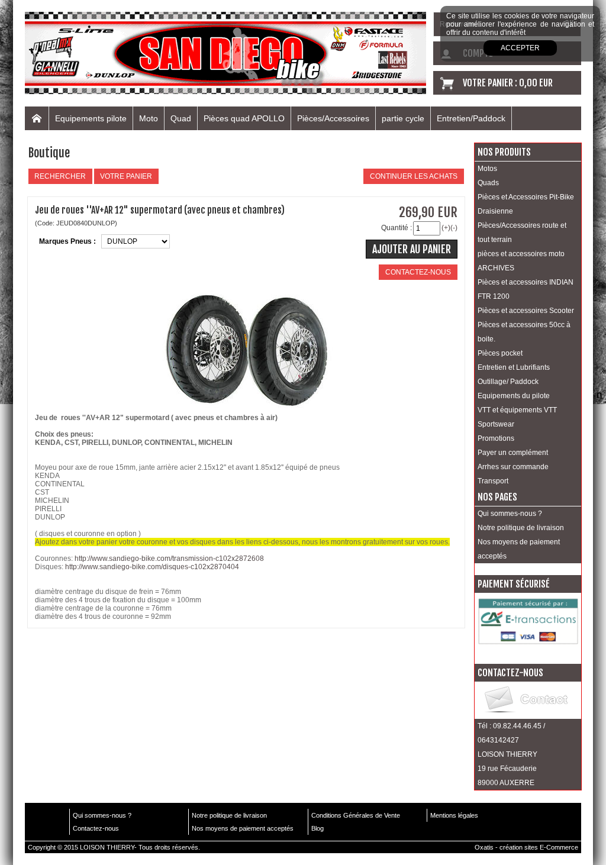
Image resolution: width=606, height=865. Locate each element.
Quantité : (396, 228)
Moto (148, 118)
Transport (493, 481)
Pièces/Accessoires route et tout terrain (522, 232)
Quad (180, 118)
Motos (487, 168)
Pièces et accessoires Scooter (526, 310)
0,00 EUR (536, 83)
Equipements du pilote (514, 396)
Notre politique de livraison (521, 528)
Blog (317, 828)
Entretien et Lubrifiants (514, 367)
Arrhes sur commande (513, 467)
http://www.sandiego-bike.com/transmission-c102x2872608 (169, 558)
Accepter (520, 48)
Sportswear (496, 424)
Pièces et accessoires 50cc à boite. (524, 332)
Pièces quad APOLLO (244, 118)
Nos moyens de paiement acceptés (519, 549)
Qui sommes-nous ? (510, 513)
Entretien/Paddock (471, 118)
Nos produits (504, 152)
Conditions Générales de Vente (355, 815)
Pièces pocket (500, 353)
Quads (488, 183)
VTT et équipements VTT (517, 410)
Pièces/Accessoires (333, 118)
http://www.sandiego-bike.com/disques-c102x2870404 (152, 567)
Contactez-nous (96, 828)
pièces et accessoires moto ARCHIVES (521, 261)
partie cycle (403, 118)
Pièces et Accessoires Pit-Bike (526, 197)
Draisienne (495, 211)
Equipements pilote (91, 118)
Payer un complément (513, 452)
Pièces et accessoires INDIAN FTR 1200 (525, 289)
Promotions (496, 438)
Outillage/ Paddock (508, 381)
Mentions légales (454, 815)
